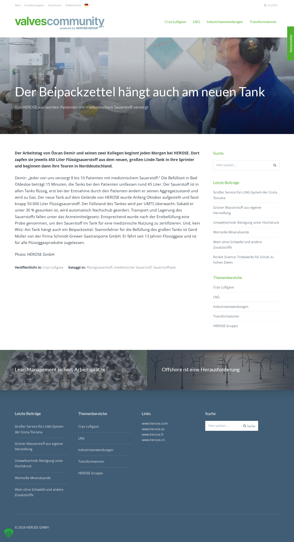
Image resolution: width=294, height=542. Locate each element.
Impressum (55, 5)
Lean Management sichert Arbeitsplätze (60, 369)
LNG (196, 21)
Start (18, 5)
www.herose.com (155, 423)
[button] (9, 533)
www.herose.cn (153, 440)
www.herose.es (153, 429)
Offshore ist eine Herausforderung (201, 369)
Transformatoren (263, 21)
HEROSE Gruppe (225, 326)
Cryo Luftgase (175, 21)
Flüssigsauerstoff (99, 267)
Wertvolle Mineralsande (231, 232)
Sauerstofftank (164, 267)
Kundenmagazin (34, 5)
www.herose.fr (153, 434)
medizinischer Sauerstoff (133, 267)
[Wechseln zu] (88, 5)
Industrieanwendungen (225, 21)
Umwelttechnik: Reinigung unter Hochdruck (246, 222)
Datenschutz (73, 5)
